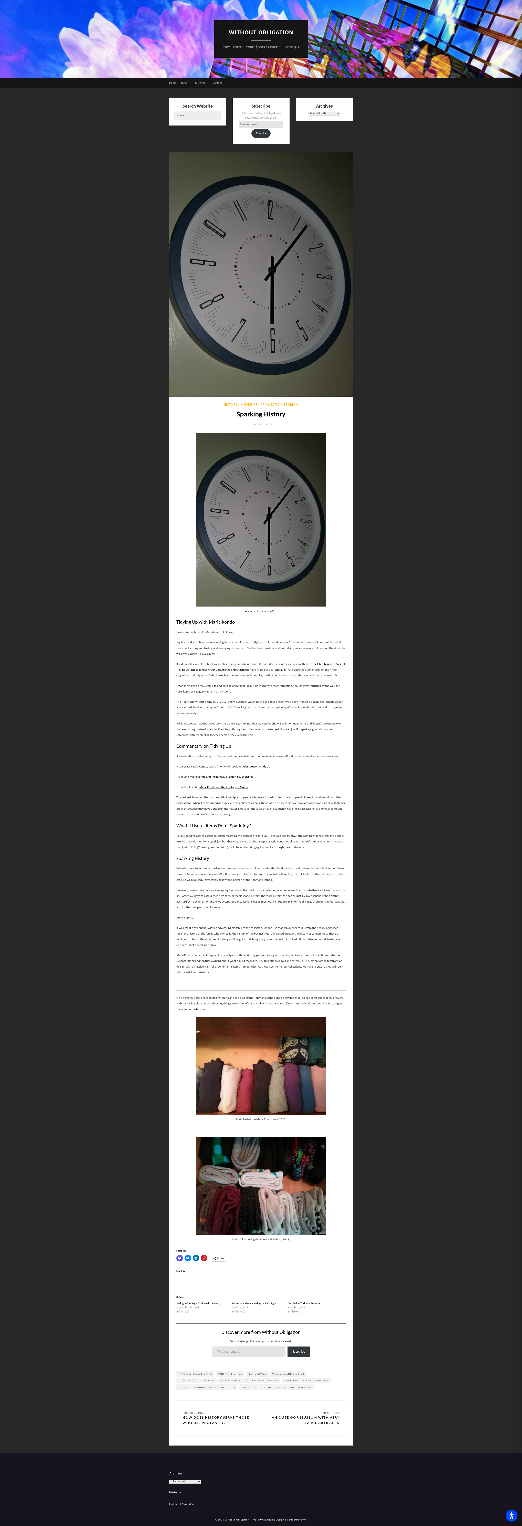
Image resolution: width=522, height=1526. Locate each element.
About (184, 83)
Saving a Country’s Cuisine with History (198, 1303)
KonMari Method (230, 1374)
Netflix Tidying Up (233, 1380)
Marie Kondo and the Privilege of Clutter (223, 787)
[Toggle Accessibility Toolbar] (511, 1515)
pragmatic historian (279, 404)
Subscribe (261, 133)
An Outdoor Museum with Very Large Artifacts (306, 1420)
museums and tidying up (196, 1380)
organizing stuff (265, 1380)
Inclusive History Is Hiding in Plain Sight (254, 1303)
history (231, 404)
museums (249, 404)
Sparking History (316, 1380)
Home (172, 83)
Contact (217, 83)
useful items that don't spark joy (286, 1387)
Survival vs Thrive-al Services (304, 1303)
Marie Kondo (257, 1374)
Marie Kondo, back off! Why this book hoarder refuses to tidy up (230, 766)
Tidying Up (248, 1387)
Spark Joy (291, 1380)
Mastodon (175, 1492)
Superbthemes (298, 1519)
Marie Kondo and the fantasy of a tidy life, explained (221, 776)
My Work (200, 83)
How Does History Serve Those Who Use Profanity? (215, 1420)
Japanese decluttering (195, 1374)
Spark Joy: (281, 670)
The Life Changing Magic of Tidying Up (206, 1387)
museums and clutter (288, 1374)
